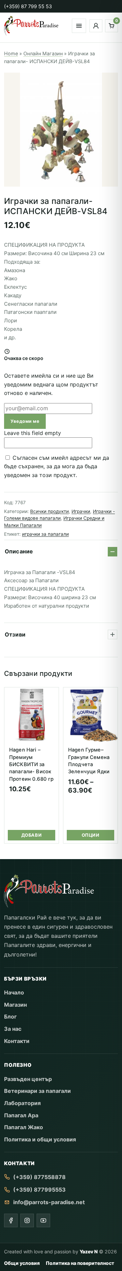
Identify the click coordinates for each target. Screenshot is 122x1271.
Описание (19, 551)
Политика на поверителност (80, 1263)
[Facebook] (11, 1220)
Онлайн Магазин (43, 53)
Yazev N (89, 1251)
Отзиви (15, 634)
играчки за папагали (45, 534)
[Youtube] (43, 1220)
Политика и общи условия (40, 1139)
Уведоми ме (25, 421)
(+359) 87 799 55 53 (28, 6)
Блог (10, 1016)
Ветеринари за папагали (37, 1090)
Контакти (16, 1041)
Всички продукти (49, 511)
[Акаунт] (95, 25)
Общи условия (22, 1263)
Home (11, 53)
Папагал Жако (23, 1127)
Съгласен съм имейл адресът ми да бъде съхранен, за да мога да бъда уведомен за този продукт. (56, 466)
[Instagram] (27, 1220)
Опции (91, 835)
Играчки (81, 511)
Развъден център (28, 1079)
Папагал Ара (21, 1115)
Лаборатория (22, 1103)
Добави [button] (31, 835)
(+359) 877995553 (39, 1189)
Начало (14, 992)
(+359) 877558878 (39, 1177)
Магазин (15, 1004)
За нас (12, 1028)
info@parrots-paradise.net (49, 1202)
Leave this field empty (32, 433)
